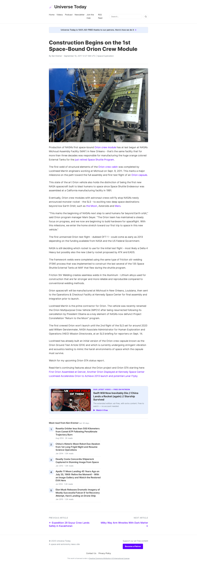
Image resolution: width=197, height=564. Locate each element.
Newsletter (79, 14)
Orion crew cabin (108, 166)
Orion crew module (105, 147)
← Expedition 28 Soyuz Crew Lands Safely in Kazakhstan (69, 524)
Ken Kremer (57, 56)
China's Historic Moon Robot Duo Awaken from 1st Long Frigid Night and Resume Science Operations (78, 447)
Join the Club (90, 16)
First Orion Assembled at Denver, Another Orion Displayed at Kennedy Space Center (96, 371)
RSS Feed (100, 16)
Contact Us (91, 553)
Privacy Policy (104, 553)
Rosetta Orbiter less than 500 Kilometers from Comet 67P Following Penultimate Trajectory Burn (78, 431)
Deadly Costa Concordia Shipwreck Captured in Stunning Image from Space (77, 460)
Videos (60, 14)
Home (51, 14)
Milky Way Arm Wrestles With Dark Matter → (124, 524)
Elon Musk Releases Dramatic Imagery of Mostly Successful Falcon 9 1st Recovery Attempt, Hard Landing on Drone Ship (78, 492)
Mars (117, 206)
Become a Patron (133, 546)
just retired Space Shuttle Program (94, 159)
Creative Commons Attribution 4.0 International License (109, 558)
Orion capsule (139, 175)
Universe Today (70, 6)
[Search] (145, 16)
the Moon (91, 206)
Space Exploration (105, 56)
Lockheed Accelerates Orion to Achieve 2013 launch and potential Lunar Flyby (93, 376)
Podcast (69, 14)
